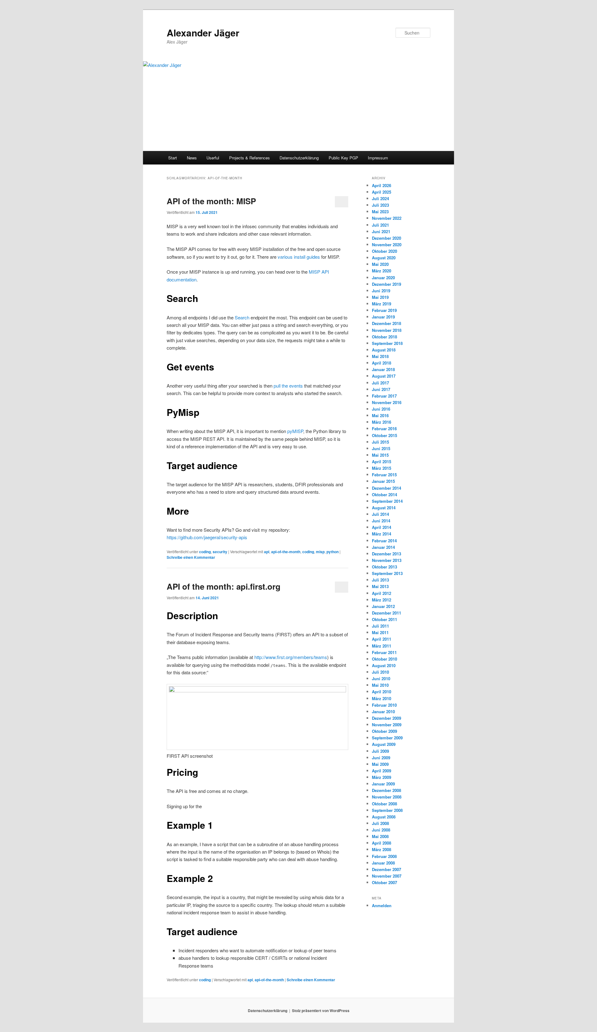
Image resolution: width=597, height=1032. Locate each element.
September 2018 (387, 343)
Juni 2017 (381, 389)
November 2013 (386, 560)
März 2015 (381, 468)
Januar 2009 (383, 784)
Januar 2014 (383, 547)
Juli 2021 (380, 225)
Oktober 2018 (384, 337)
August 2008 (384, 817)
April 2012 (381, 593)
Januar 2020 (383, 277)
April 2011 (381, 639)
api (266, 551)
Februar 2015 (384, 475)
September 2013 (387, 573)
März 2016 (381, 422)
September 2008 (387, 810)
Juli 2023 (380, 205)
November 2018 (386, 330)
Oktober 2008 (384, 804)
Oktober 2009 (384, 731)
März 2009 (381, 777)
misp (320, 551)
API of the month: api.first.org (223, 586)
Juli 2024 (380, 198)
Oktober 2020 (384, 251)
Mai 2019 (380, 297)
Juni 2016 (381, 409)
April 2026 (381, 185)
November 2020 (386, 244)
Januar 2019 (383, 317)
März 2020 (381, 271)
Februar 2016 (384, 428)
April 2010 (381, 692)
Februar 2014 (384, 541)
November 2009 (386, 725)
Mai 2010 (380, 685)
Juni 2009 (381, 758)
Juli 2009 (380, 751)
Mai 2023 (380, 211)
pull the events (289, 385)
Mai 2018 (380, 356)
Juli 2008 (380, 823)
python (332, 551)
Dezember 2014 (386, 488)
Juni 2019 (381, 291)
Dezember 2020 (386, 238)
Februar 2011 (384, 652)
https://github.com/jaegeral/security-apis (207, 537)
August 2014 (384, 508)
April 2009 (381, 771)
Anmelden (381, 905)
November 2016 (386, 402)
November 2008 (386, 797)
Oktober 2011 (384, 619)
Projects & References (249, 158)
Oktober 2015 (384, 435)
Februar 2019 (384, 310)
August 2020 (384, 258)
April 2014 (381, 527)
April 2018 (381, 363)
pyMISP (295, 431)
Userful (212, 158)
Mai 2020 (380, 264)
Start (172, 158)
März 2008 (381, 849)
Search (242, 317)
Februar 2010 (384, 705)
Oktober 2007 (384, 882)
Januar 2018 (383, 369)
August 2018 (384, 350)
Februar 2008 (384, 856)
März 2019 (381, 304)
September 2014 (387, 501)
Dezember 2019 (386, 284)
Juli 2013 (380, 580)
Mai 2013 (380, 586)
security (220, 551)
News (192, 158)
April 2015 (381, 461)
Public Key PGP (343, 158)
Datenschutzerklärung (299, 158)
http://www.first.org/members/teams (290, 657)
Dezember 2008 (386, 790)
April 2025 (381, 192)
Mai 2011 (380, 632)
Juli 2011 (380, 626)
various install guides (299, 256)
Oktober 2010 (384, 659)
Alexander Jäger (203, 32)
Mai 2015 (380, 455)
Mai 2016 (380, 415)
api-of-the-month (285, 551)
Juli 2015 (380, 442)
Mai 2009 (380, 764)
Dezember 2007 (386, 869)
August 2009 (384, 744)
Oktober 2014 (384, 494)
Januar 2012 (383, 606)
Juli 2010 (380, 672)
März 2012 (381, 600)
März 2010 (381, 698)
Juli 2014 (380, 514)
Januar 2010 (383, 711)
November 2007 (386, 876)
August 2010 (384, 665)
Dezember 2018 (386, 323)
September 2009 (387, 738)
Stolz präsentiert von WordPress (320, 1010)
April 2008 (381, 843)
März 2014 (381, 534)
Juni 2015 (381, 448)
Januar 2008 (383, 863)
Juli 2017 (380, 383)
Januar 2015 (383, 481)
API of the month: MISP (211, 201)
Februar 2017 (384, 396)
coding (205, 551)
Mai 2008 (380, 836)
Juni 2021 (381, 231)
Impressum (378, 158)
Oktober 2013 (384, 567)
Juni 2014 (381, 521)
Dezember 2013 (386, 554)
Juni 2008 (381, 830)
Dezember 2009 (386, 718)
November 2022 (386, 218)
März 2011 (381, 646)
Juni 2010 (381, 678)
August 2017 (384, 376)
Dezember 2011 (386, 613)
